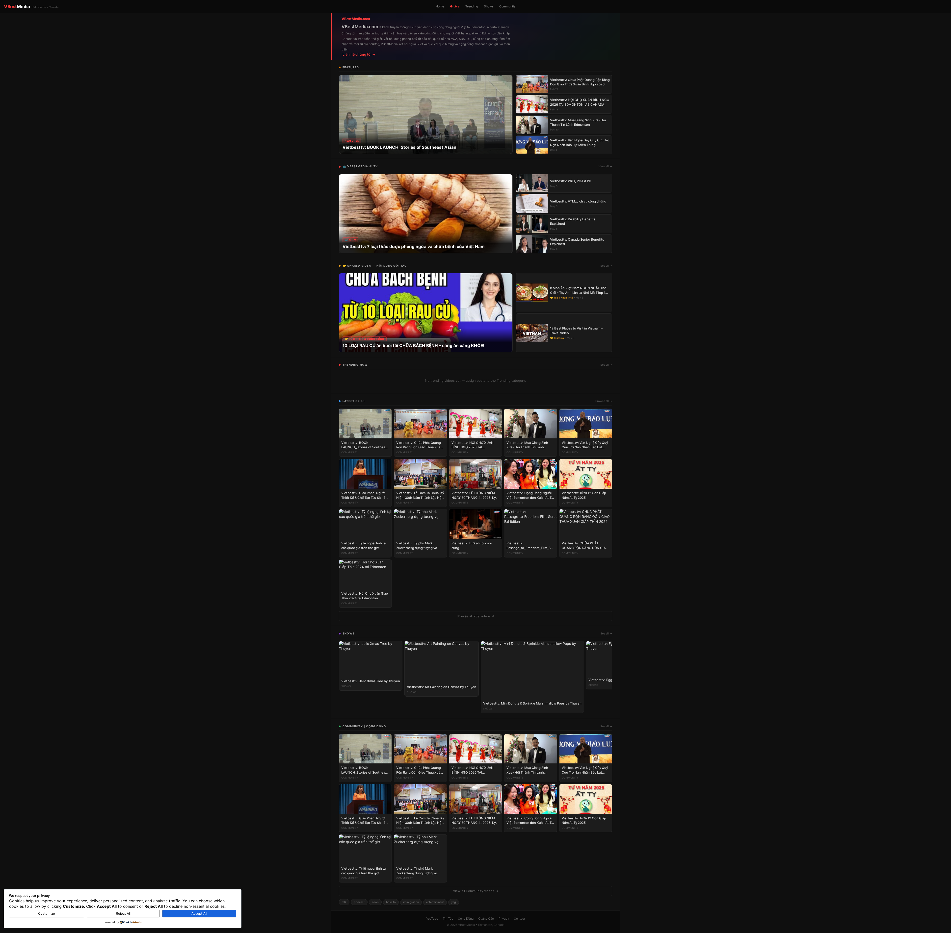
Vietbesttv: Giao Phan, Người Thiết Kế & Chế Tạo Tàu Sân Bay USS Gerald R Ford (365, 495)
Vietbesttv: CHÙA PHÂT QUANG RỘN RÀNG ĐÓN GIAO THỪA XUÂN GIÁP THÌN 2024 (585, 545)
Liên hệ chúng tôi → (359, 54)
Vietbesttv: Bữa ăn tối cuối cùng (471, 545)
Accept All (199, 913)
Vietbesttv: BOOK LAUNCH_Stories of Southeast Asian (364, 445)
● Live (454, 6)
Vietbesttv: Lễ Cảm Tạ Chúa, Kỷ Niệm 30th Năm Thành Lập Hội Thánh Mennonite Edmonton (420, 495)
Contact (519, 918)
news (375, 902)
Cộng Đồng (466, 918)
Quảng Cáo (486, 918)
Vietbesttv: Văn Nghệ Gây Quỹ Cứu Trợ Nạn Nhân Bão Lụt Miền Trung (585, 445)
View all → (605, 166)
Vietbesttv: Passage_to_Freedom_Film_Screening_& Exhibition (530, 545)
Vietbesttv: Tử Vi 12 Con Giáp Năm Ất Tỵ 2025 (584, 495)
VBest (31, 6)
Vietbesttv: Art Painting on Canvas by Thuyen (441, 687)
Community (507, 6)
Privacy (504, 918)
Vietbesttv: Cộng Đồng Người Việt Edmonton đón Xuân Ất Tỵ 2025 (529, 495)
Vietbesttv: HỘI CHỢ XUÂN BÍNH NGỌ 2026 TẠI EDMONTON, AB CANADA (472, 445)
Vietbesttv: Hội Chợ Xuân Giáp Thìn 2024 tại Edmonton (364, 595)
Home (440, 6)
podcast (359, 902)
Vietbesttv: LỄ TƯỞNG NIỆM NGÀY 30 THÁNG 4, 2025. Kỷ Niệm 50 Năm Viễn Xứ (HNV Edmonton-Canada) (473, 495)
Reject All (123, 913)
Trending (471, 6)
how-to (391, 902)
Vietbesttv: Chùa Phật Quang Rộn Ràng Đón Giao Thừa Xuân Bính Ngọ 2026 (419, 445)
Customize (46, 913)
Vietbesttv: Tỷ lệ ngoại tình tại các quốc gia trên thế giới (363, 545)
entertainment (435, 902)
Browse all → (603, 401)
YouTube (432, 918)
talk (344, 902)
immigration (411, 902)
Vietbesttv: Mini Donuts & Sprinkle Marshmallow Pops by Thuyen (532, 703)
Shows (488, 6)
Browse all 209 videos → (476, 616)
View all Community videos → (475, 891)
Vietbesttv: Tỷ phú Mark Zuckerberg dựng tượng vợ (416, 545)
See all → (606, 265)
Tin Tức (448, 918)
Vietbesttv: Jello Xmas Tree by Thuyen (370, 681)
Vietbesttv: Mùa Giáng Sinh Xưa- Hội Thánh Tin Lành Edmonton (527, 445)
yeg (453, 902)
